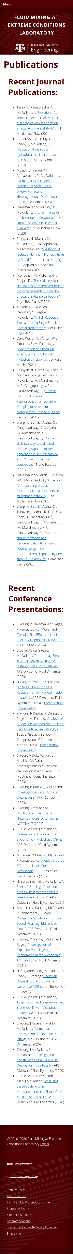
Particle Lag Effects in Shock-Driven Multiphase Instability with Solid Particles (39, 660)
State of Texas (16, 1190)
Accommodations (18, 1221)
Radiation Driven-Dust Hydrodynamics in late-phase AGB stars (38, 981)
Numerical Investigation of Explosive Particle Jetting (40, 1033)
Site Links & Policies (19, 1215)
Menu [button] (7, 4)
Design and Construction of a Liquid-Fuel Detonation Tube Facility (37, 1060)
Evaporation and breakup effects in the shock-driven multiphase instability (35, 354)
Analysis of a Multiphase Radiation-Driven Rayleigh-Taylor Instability (40, 692)
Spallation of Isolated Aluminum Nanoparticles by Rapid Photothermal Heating (40, 254)
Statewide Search (18, 1209)
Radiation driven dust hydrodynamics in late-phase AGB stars (37, 891)
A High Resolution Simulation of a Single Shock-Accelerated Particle (38, 322)
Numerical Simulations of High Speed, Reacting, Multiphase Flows (39, 923)
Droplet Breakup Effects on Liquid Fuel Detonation (40, 865)
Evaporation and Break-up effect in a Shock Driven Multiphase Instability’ (40, 1007)
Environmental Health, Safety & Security (32, 1227)
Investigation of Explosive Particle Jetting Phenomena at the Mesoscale (38, 949)
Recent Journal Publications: (36, 86)
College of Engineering (24, 1176)
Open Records (16, 1196)
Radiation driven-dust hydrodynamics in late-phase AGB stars (37, 154)
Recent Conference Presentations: (36, 598)
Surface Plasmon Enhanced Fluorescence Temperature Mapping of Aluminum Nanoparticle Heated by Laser (38, 401)
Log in (44, 1144)
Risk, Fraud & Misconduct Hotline (28, 1202)
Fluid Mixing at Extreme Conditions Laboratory (36, 25)
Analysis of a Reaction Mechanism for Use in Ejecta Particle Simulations (40, 723)
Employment (15, 1233)
